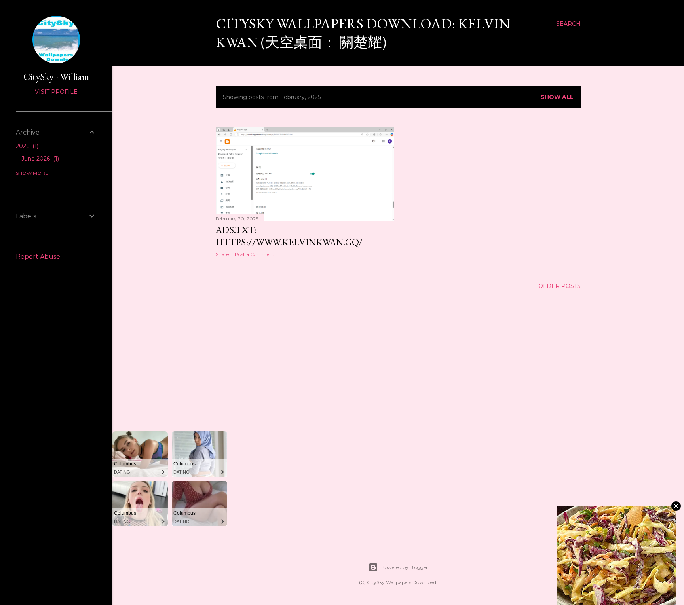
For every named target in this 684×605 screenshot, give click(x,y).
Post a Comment (254, 254)
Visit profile (56, 91)
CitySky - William (56, 76)
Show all (557, 97)
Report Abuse (38, 256)
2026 (26, 146)
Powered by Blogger (404, 567)
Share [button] (222, 254)
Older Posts (559, 286)
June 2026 (39, 158)
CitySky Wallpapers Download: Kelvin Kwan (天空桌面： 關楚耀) (363, 32)
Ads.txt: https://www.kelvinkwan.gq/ (289, 236)
